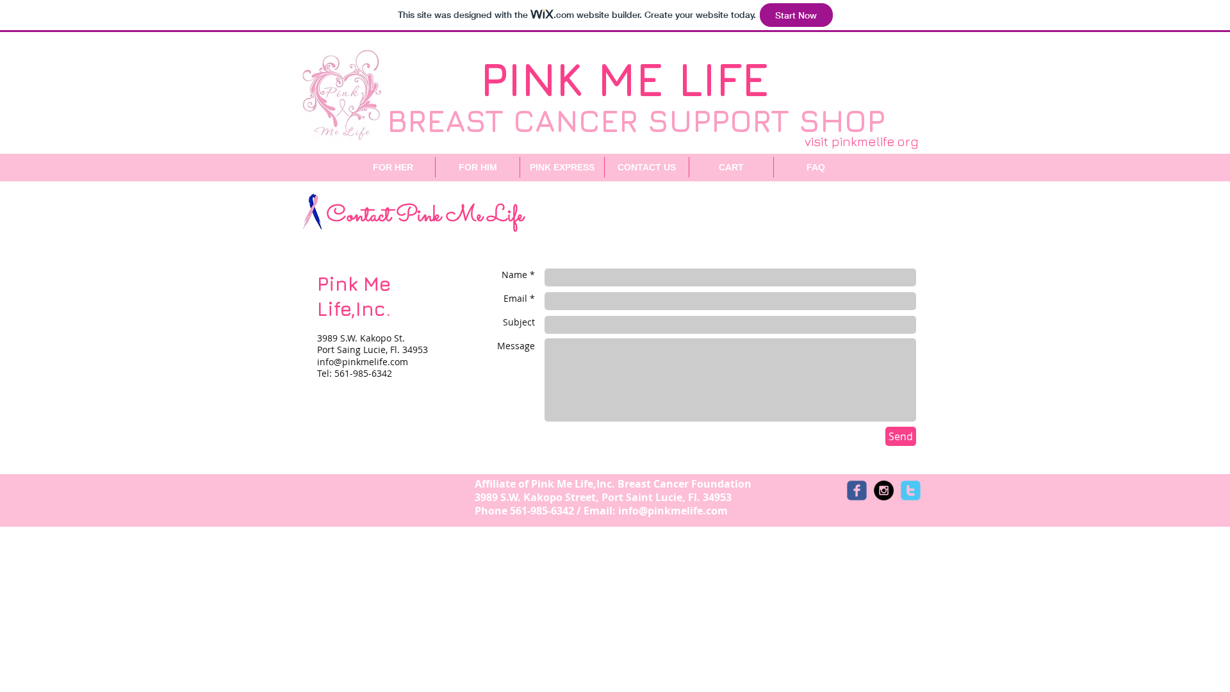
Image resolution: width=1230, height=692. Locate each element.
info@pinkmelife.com (362, 362)
